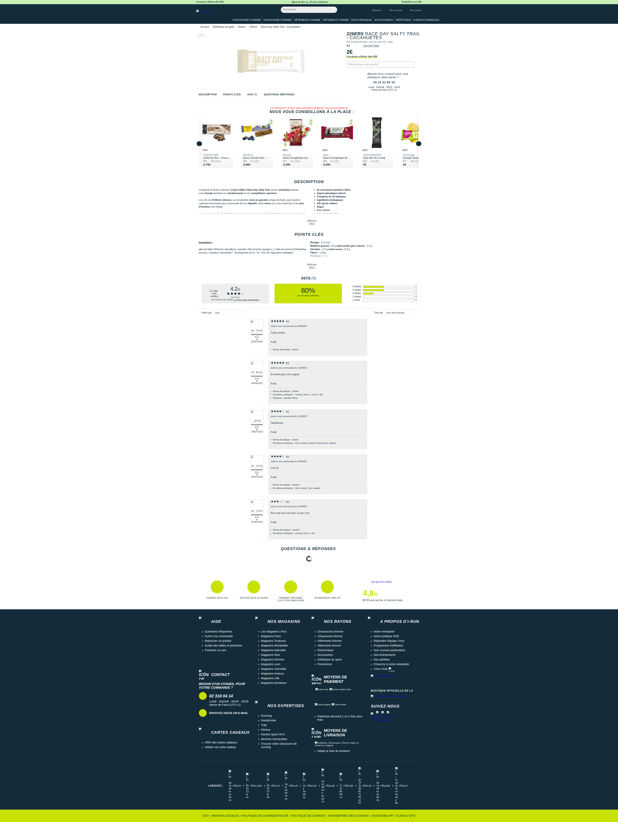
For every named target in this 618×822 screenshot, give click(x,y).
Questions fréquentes (218, 631)
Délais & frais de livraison (333, 751)
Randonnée (268, 720)
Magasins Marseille (273, 650)
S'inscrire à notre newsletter (391, 664)
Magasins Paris (271, 636)
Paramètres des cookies (348, 815)
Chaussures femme (329, 636)
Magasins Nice (270, 654)
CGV (205, 815)
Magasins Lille (270, 678)
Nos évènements (384, 654)
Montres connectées (274, 739)
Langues (216, 785)
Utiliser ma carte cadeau (220, 747)
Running (266, 715)
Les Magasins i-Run (274, 631)
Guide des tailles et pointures (223, 645)
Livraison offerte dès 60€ (361, 56)
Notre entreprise (384, 631)
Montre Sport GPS (273, 734)
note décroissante (395, 312)
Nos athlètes (382, 659)
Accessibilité (382, 815)
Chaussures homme (330, 631)
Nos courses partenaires (389, 650)
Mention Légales (225, 815)
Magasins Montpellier (274, 645)
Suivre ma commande (219, 636)
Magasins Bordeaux (274, 682)
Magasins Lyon (270, 664)
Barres (242, 26)
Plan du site (406, 815)
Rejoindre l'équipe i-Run (389, 640)
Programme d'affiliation (388, 645)
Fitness (265, 729)
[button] (217, 591)
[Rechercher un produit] (333, 10)
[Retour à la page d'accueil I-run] (211, 15)
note (217, 312)
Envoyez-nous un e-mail (228, 713)
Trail (264, 725)
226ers (253, 26)
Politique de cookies (308, 815)
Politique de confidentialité (265, 815)
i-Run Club (380, 668)
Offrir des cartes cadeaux (221, 742)
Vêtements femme (329, 645)
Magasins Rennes (272, 659)
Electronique (325, 650)
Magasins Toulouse (273, 640)
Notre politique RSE (386, 636)
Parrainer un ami (215, 650)
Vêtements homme (329, 640)
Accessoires (325, 654)
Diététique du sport (223, 26)
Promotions (324, 664)
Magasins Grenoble (273, 668)
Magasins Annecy (272, 673)
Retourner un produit (218, 640)
